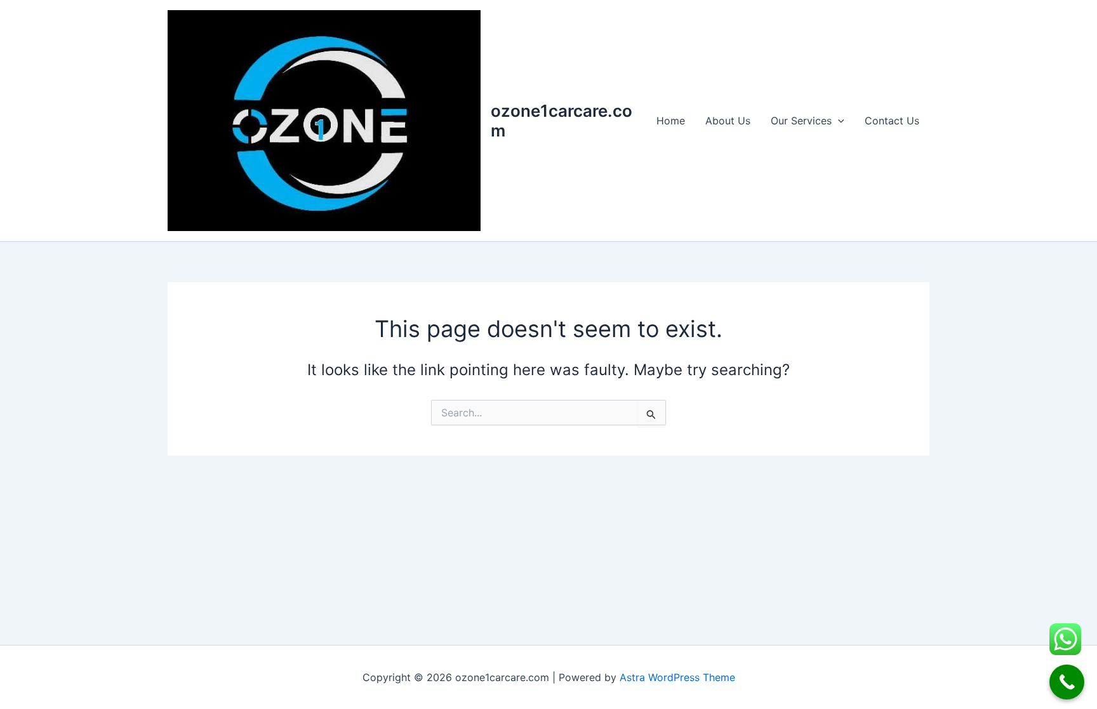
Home (670, 120)
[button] (838, 120)
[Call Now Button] (1066, 682)
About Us (727, 120)
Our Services (801, 120)
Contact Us (892, 120)
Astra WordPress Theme (677, 677)
